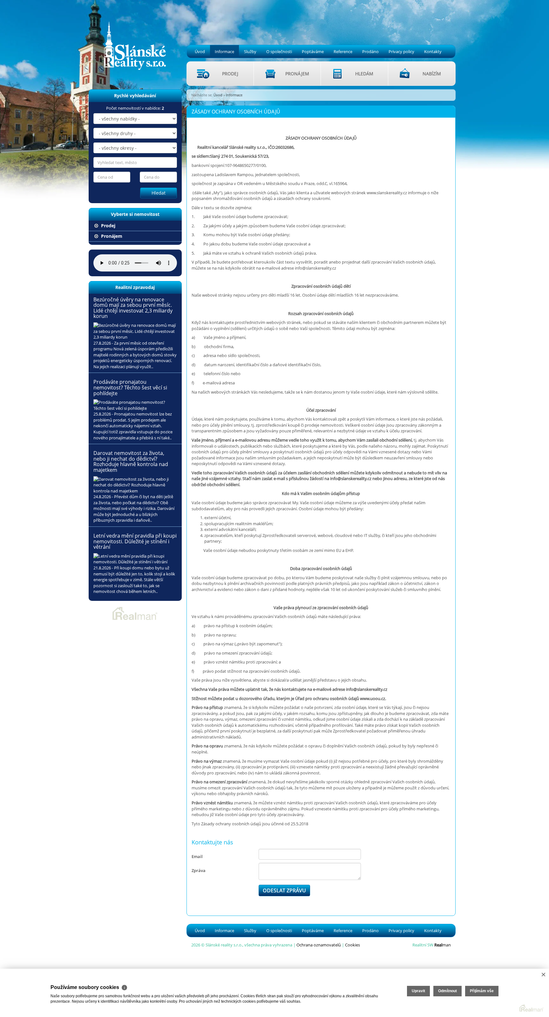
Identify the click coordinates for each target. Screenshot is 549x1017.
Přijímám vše (482, 991)
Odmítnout (447, 991)
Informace (224, 51)
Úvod (200, 51)
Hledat (159, 193)
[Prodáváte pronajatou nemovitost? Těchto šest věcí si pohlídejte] (135, 405)
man (442, 945)
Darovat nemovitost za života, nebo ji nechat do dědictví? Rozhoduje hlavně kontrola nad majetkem (130, 461)
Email (197, 856)
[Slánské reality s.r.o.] (130, 35)
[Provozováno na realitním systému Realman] (135, 613)
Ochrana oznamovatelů (318, 945)
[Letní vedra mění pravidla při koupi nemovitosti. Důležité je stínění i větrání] (135, 559)
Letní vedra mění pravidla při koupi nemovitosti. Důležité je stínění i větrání (135, 541)
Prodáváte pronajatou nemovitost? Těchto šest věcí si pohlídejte (130, 387)
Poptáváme (313, 51)
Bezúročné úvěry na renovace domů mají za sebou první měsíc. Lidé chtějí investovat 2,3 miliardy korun (133, 308)
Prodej (107, 226)
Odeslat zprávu (284, 890)
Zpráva (199, 870)
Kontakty (433, 51)
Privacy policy (401, 51)
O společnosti (279, 51)
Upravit (418, 991)
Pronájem (111, 236)
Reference (343, 51)
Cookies (352, 945)
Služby (250, 51)
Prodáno (370, 51)
